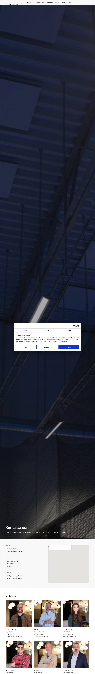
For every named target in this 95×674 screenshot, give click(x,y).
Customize (46, 347)
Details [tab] (47, 330)
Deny (26, 347)
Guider (57, 2)
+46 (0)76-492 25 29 (39, 634)
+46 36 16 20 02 (11, 549)
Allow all (69, 347)
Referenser (50, 2)
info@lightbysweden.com (14, 551)
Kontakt (64, 2)
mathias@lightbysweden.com (14, 636)
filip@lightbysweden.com (41, 636)
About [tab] (69, 330)
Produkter (28, 2)
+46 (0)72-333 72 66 (11, 634)
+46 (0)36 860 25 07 (68, 634)
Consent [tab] (25, 330)
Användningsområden (39, 2)
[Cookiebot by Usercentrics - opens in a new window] (72, 326)
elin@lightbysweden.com (70, 636)
